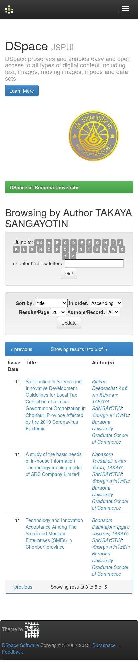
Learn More (21, 90)
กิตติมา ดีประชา (109, 391)
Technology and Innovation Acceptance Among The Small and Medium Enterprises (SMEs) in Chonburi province (54, 533)
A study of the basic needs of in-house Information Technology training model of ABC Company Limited (54, 464)
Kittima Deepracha (104, 384)
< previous (21, 349)
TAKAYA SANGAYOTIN (107, 405)
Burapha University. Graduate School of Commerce (110, 431)
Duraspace (104, 645)
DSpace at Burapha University (44, 187)
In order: (78, 303)
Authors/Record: (86, 312)
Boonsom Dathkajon (103, 523)
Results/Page (34, 312)
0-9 (39, 242)
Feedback (12, 651)
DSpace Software (20, 645)
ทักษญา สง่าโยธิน (110, 415)
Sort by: (25, 303)
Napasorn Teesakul (102, 457)
